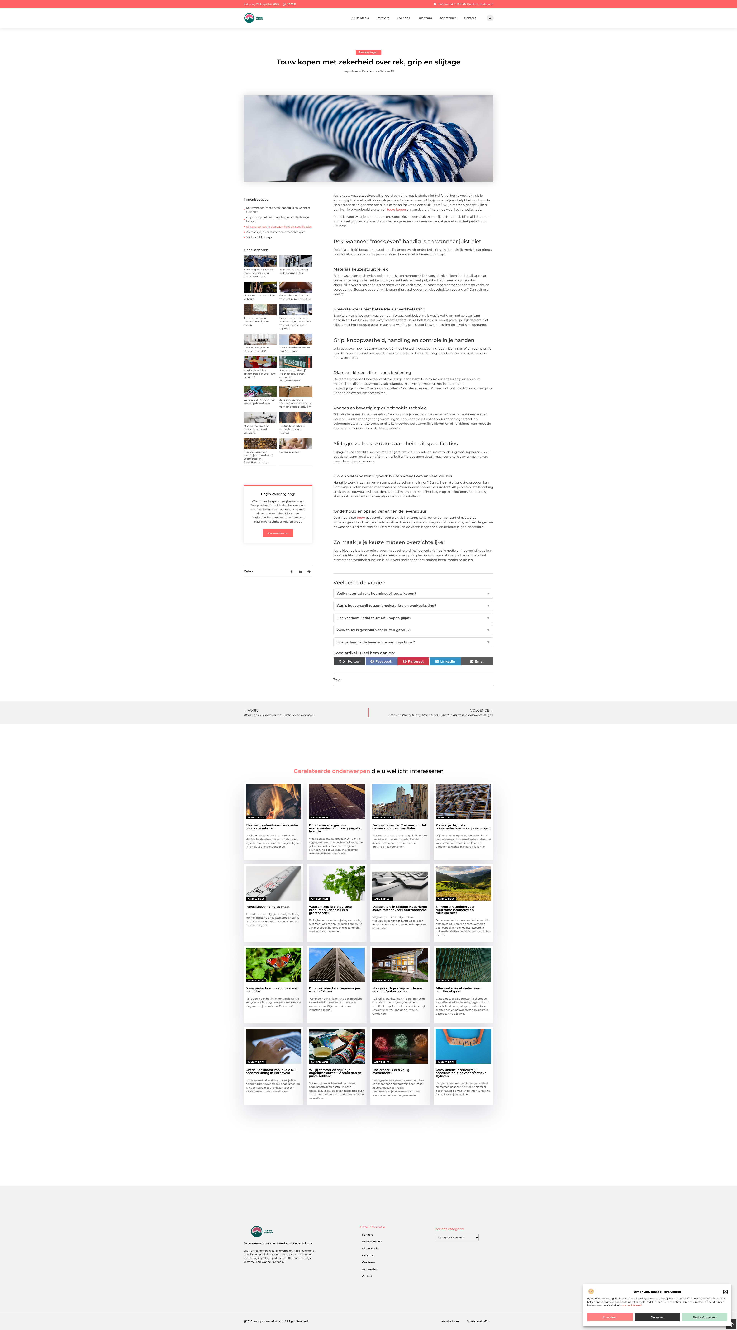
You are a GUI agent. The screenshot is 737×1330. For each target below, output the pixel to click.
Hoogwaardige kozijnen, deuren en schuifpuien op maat (397, 990)
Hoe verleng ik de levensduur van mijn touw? (413, 642)
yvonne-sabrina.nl (289, 451)
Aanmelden (448, 18)
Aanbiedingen (368, 52)
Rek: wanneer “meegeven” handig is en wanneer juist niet (278, 210)
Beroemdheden (372, 1241)
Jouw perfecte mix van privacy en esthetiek (272, 990)
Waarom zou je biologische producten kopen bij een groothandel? (330, 910)
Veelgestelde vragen (259, 237)
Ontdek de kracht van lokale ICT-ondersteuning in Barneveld (271, 1071)
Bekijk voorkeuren (704, 1317)
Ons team (425, 18)
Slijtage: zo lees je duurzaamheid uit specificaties (279, 226)
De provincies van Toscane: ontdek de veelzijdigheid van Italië (399, 826)
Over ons (403, 18)
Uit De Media (359, 18)
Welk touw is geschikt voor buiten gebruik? (413, 630)
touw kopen (396, 209)
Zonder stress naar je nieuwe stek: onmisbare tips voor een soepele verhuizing (295, 403)
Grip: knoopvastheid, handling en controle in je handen (277, 219)
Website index (450, 1321)
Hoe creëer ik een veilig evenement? (390, 1071)
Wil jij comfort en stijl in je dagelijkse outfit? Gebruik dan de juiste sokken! (335, 1073)
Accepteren (610, 1317)
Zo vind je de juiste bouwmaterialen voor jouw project (463, 826)
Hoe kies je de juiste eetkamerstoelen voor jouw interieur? (260, 374)
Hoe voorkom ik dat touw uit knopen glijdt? (413, 618)
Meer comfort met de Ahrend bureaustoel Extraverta (256, 429)
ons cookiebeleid (632, 1305)
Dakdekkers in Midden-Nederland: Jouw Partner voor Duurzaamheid (399, 908)
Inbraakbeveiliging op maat (268, 907)
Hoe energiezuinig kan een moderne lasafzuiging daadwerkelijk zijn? (259, 273)
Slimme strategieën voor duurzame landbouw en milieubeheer (455, 910)
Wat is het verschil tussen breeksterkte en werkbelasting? (413, 606)
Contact (470, 18)
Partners (383, 18)
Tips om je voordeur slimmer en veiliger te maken (256, 321)
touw (361, 517)
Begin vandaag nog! (278, 494)
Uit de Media (370, 1248)
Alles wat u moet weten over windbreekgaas (458, 990)
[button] (725, 1292)
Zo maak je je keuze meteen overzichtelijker (275, 232)
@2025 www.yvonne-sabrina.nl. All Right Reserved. (276, 1321)
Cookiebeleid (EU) (478, 1321)
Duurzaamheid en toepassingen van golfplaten (334, 990)
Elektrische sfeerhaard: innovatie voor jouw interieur (292, 429)
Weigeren (657, 1317)
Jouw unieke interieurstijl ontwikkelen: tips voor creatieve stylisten (461, 1073)
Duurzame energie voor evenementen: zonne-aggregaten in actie (336, 828)
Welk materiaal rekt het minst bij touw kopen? (413, 593)
